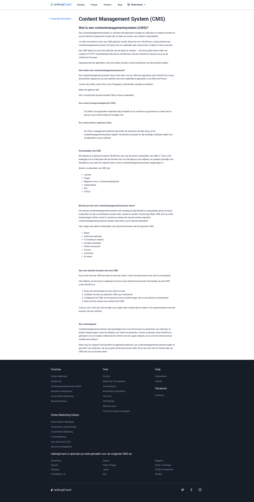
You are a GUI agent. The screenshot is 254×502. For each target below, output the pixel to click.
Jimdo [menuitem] (106, 469)
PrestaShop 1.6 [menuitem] (58, 474)
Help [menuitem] (158, 369)
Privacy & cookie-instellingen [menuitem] (116, 411)
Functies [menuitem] (56, 369)
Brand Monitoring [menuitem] (59, 401)
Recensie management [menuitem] (61, 446)
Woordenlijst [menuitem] (109, 401)
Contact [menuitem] (158, 381)
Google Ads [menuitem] (56, 381)
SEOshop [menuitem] (55, 469)
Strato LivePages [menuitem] (163, 465)
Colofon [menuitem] (106, 376)
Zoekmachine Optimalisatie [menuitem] (63, 427)
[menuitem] (81, 4)
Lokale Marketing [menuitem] (59, 376)
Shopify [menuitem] (54, 465)
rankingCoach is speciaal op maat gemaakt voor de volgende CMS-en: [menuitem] (91, 453)
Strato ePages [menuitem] (109, 465)
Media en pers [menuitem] (109, 406)
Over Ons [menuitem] (107, 396)
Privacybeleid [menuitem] (109, 386)
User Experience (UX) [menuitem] (61, 442)
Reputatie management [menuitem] (61, 391)
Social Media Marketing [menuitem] (62, 432)
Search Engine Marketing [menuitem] (62, 422)
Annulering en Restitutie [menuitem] (114, 391)
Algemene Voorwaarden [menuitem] (114, 381)
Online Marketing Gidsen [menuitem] (65, 415)
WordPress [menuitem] (56, 460)
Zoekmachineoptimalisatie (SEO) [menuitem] (66, 386)
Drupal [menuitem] (106, 460)
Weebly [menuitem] (158, 474)
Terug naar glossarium (60, 18)
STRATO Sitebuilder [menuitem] (164, 469)
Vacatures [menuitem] (161, 388)
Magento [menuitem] (159, 460)
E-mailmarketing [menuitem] (58, 437)
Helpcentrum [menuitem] (161, 376)
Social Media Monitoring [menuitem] (62, 396)
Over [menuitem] (105, 369)
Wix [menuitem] (104, 474)
